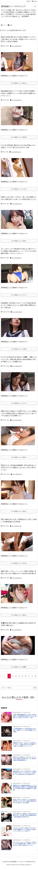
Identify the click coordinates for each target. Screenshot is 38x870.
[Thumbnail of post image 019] (17, 221)
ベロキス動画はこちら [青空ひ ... (19, 511)
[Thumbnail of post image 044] (19, 383)
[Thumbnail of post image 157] (19, 491)
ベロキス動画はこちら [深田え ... (19, 240)
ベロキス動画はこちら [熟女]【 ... (19, 83)
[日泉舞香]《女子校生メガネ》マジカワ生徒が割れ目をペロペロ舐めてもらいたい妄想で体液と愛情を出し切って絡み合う (18, 305)
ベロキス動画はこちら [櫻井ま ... (19, 457)
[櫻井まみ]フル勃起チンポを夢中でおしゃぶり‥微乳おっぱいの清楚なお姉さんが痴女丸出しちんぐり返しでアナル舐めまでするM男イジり (19, 413)
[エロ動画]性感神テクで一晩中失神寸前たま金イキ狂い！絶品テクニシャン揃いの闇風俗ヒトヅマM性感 (24, 730)
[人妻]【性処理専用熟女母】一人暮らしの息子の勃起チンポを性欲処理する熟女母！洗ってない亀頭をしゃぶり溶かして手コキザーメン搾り (24, 716)
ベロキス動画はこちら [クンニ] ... (19, 295)
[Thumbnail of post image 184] (17, 63)
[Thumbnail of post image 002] (17, 329)
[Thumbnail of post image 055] (19, 437)
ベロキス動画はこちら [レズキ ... (19, 403)
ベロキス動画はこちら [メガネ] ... (19, 189)
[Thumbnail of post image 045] (17, 543)
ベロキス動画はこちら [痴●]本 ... (19, 666)
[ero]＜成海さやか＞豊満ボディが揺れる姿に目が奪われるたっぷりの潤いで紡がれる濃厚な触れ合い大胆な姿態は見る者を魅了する (25, 815)
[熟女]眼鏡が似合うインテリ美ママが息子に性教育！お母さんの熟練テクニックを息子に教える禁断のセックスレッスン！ (18, 93)
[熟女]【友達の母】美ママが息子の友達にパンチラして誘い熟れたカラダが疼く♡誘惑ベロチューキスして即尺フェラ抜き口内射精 (19, 39)
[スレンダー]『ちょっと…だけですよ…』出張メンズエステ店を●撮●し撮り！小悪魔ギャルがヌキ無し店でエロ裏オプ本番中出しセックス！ (25, 843)
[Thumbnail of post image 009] (17, 595)
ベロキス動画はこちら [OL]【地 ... (19, 563)
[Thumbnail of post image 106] (17, 117)
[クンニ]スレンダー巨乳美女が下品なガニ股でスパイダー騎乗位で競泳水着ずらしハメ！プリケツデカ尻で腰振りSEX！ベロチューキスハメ (18, 251)
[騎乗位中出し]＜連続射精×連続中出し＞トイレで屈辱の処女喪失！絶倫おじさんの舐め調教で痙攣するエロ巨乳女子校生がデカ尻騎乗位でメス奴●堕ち (25, 788)
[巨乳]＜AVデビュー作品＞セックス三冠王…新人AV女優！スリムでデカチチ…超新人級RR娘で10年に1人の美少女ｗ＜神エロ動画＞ (24, 801)
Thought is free (28, 864)
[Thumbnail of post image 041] (19, 647)
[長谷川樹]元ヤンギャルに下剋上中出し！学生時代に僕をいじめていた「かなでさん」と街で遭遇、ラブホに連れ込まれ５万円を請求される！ (24, 773)
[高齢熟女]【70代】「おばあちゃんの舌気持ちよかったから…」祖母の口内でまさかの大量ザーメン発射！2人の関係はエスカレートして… (24, 744)
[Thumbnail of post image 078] (17, 275)
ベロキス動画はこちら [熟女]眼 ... (19, 137)
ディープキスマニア (16, 46)
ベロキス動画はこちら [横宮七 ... (19, 615)
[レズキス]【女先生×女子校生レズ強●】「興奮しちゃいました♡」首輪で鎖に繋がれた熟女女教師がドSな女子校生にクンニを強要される (19, 359)
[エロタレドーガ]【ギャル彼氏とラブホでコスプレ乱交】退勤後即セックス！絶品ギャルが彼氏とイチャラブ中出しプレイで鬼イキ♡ (24, 829)
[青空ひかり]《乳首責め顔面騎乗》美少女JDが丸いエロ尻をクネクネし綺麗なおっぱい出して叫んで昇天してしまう (18, 467)
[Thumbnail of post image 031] (17, 169)
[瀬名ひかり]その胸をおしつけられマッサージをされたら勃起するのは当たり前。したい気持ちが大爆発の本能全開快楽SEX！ (24, 758)
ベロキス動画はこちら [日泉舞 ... (19, 349)
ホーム (3, 25)
